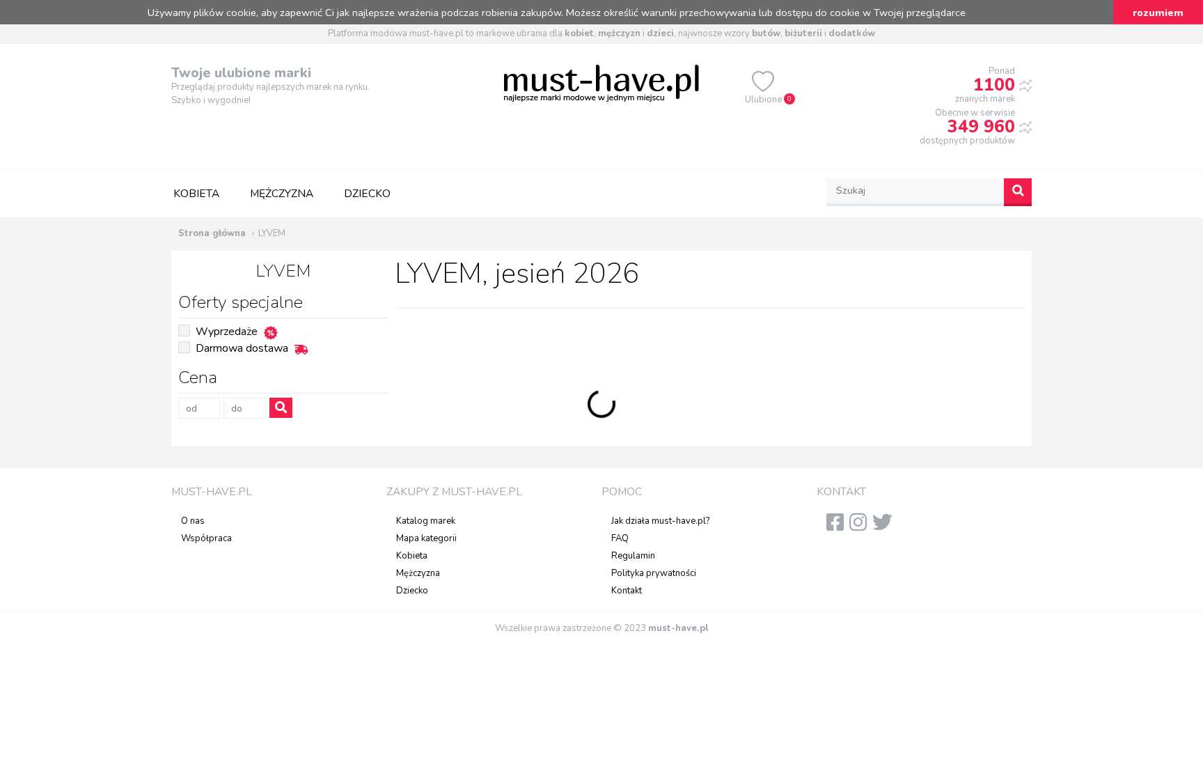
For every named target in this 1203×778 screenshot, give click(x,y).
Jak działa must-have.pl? (660, 521)
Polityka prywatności (653, 573)
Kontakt (626, 590)
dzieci (660, 33)
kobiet (579, 33)
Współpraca (206, 538)
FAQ (620, 538)
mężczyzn (619, 33)
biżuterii (803, 33)
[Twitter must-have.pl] (885, 526)
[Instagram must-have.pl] (860, 526)
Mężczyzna (281, 193)
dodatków (851, 33)
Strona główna (212, 233)
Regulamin (633, 556)
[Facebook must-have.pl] (837, 526)
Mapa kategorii (426, 538)
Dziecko (367, 193)
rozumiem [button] (1158, 13)
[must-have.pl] (601, 82)
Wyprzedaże (227, 331)
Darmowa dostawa (242, 348)
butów (766, 33)
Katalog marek (425, 521)
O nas (193, 521)
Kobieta (196, 193)
